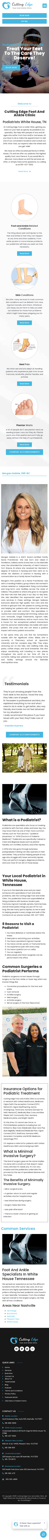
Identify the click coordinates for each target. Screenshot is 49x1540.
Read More (24, 323)
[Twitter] (22, 1349)
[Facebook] (16, 1349)
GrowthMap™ (26, 1500)
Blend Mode (32, 1498)
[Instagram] (32, 1349)
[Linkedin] (27, 1349)
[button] (45, 6)
